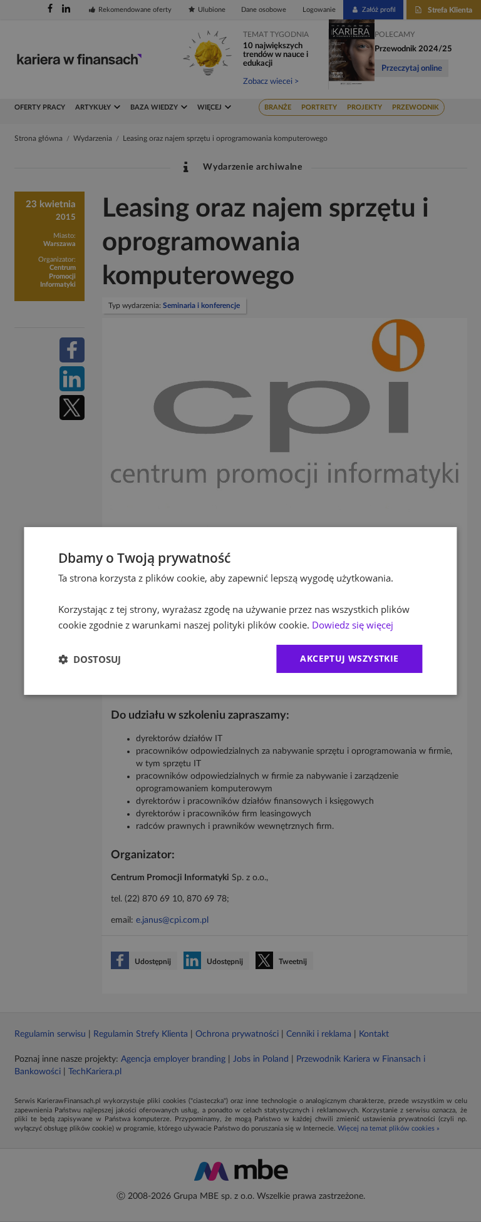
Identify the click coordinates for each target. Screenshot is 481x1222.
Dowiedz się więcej (352, 625)
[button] (89, 659)
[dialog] (240, 611)
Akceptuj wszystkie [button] (349, 658)
